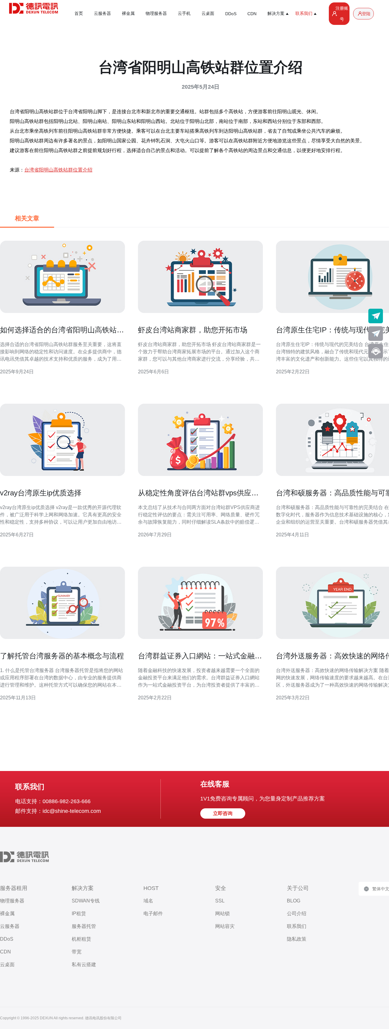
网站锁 (222, 913)
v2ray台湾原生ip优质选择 (40, 493)
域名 (148, 900)
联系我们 (296, 926)
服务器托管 (84, 926)
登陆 (366, 13)
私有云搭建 (84, 964)
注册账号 (342, 14)
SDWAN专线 (86, 900)
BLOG (293, 900)
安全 (220, 888)
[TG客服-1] (375, 316)
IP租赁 (79, 913)
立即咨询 (222, 813)
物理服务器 (156, 13)
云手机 (184, 13)
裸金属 (128, 13)
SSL (220, 900)
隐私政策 (296, 939)
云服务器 (102, 13)
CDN (251, 13)
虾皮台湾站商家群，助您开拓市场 (192, 330)
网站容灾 (225, 926)
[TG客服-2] (375, 333)
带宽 (76, 951)
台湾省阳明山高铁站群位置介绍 (58, 169)
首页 (78, 13)
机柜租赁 (81, 939)
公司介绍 (296, 913)
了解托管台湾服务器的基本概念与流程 (62, 656)
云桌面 (207, 13)
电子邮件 (153, 913)
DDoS (230, 13)
